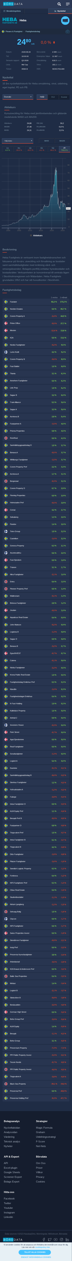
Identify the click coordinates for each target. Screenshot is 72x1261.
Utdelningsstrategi (46, 1136)
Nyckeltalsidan (12, 1127)
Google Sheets (12, 1172)
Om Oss (41, 1163)
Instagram (9, 1212)
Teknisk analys (12, 1141)
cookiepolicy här (42, 1247)
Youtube (8, 1207)
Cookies (40, 1181)
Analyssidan (10, 1132)
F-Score (40, 1141)
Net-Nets (41, 1146)
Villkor (39, 1172)
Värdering (9, 1136)
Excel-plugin (10, 1167)
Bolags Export (11, 1181)
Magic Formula (44, 1127)
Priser (39, 1167)
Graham (40, 1132)
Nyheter (8, 1146)
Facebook (9, 1198)
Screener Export (13, 1176)
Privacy (40, 1176)
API (6, 1163)
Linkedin (8, 1217)
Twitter (7, 1203)
